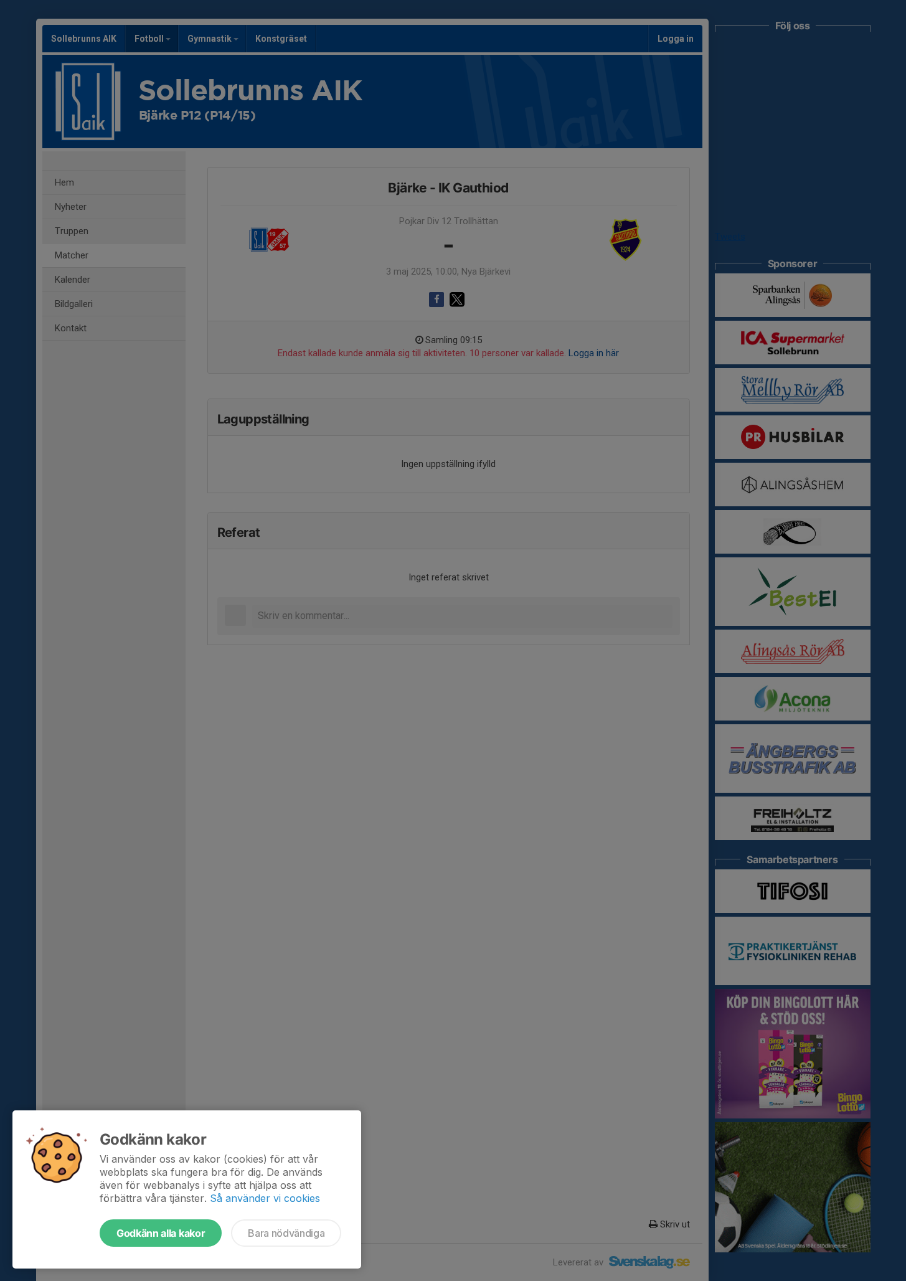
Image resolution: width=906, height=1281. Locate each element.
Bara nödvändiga (286, 1233)
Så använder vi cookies (265, 1198)
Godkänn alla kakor (160, 1233)
